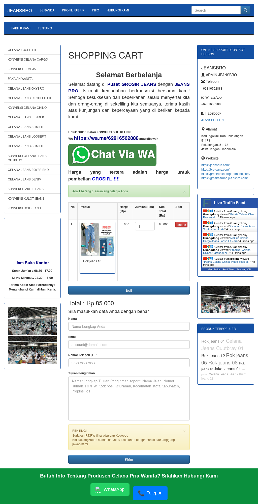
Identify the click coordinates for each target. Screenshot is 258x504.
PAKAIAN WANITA (20, 78)
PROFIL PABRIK (73, 10)
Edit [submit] (129, 290)
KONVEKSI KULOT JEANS (26, 198)
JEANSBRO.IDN (212, 120)
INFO (95, 10)
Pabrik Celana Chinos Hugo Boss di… (227, 261)
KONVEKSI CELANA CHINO (27, 107)
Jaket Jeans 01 (228, 369)
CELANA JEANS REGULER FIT (29, 98)
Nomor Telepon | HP (82, 355)
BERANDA (47, 10)
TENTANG (45, 28)
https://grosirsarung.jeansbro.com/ (224, 178)
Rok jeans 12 (213, 355)
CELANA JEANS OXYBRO (26, 88)
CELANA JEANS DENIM (24, 179)
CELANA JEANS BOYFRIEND (28, 169)
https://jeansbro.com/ (215, 165)
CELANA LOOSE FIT (22, 49)
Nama (72, 318)
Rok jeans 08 (223, 362)
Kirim (129, 459)
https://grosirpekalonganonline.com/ (225, 173)
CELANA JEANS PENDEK (26, 117)
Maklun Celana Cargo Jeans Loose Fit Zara (225, 239)
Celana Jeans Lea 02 (224, 374)
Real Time (228, 269)
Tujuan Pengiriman (81, 373)
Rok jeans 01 (213, 341)
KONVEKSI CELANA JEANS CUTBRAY (27, 157)
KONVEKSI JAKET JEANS (26, 189)
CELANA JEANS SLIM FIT (26, 126)
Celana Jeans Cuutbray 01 (222, 344)
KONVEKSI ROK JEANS (24, 208)
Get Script (214, 269)
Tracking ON (244, 269)
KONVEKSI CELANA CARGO (28, 59)
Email (72, 337)
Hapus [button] (181, 224)
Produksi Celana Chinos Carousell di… (226, 251)
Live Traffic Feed (229, 203)
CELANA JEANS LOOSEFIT (27, 136)
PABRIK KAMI (20, 28)
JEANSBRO (20, 10)
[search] (245, 10)
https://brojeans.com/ (215, 169)
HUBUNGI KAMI (118, 10)
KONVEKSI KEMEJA (22, 69)
